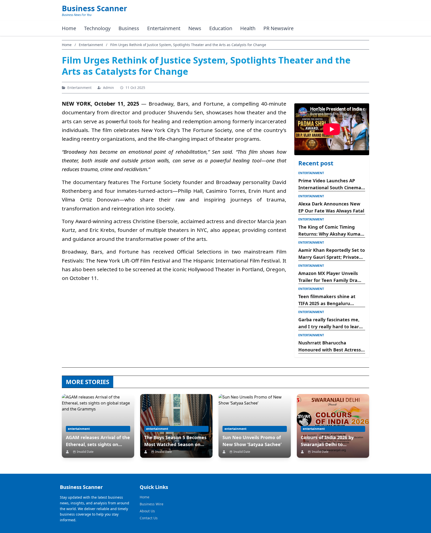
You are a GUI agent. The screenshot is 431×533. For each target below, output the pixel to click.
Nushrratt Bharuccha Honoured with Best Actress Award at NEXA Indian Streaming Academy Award (329, 346)
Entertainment (163, 28)
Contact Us (149, 518)
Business (128, 28)
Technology (97, 28)
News (194, 28)
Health (247, 28)
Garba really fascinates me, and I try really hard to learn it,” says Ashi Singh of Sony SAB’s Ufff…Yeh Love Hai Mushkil (330, 323)
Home (69, 28)
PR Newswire (278, 28)
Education (220, 28)
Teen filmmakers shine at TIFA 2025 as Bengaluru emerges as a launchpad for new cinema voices (329, 300)
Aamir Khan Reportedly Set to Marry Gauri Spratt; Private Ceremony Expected (331, 254)
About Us (147, 511)
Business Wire (151, 504)
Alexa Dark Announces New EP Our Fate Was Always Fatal (331, 207)
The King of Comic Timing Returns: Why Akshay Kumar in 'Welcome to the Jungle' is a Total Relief (330, 230)
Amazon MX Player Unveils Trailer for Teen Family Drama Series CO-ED (331, 277)
